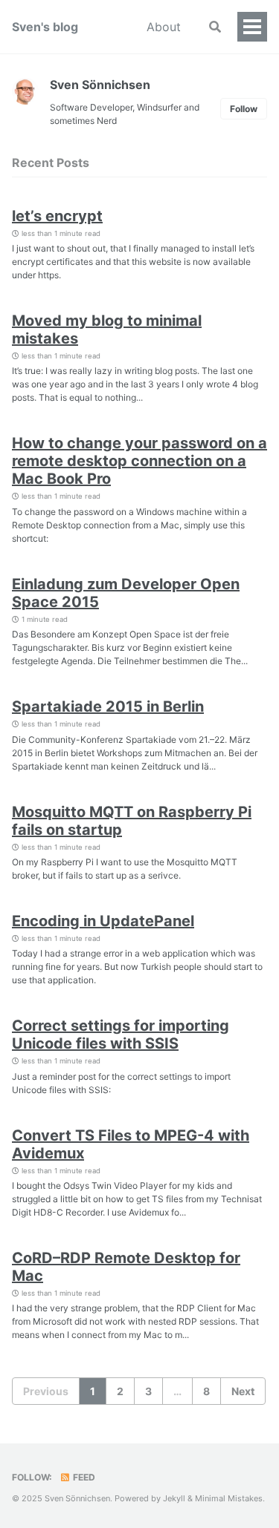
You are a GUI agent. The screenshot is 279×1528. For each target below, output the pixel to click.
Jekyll (174, 1498)
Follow (243, 108)
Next (242, 1391)
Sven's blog (45, 26)
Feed (83, 1477)
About (164, 26)
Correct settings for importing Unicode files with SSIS (120, 1034)
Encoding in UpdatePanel (103, 921)
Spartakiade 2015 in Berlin (108, 706)
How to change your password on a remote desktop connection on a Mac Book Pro (139, 461)
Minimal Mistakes (229, 1498)
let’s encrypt (57, 216)
